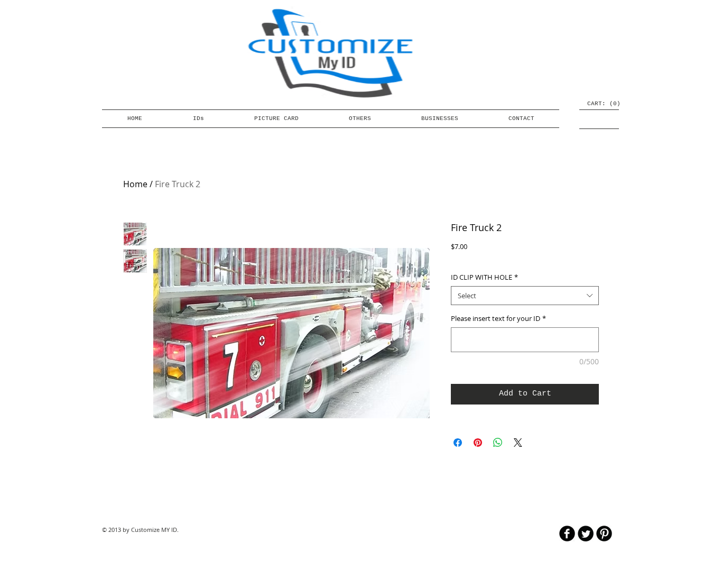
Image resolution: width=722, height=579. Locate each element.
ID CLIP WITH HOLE (484, 277)
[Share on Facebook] (457, 442)
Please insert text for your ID (498, 318)
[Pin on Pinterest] (477, 442)
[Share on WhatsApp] (498, 442)
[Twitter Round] (586, 533)
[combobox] (525, 295)
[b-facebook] (567, 533)
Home (135, 184)
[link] (599, 103)
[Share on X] (518, 442)
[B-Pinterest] (604, 533)
